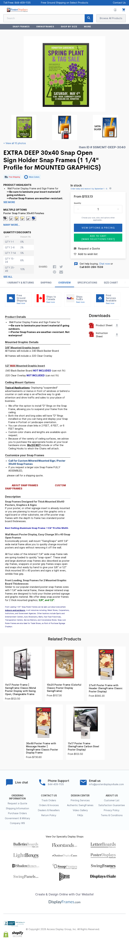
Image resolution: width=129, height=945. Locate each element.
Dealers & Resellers (49, 810)
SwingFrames (45, 26)
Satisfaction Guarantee (111, 805)
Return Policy (48, 815)
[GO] (89, 18)
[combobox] (48, 18)
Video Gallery (80, 810)
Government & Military (17, 818)
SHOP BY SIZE (69, 26)
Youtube (124, 932)
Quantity (77, 203)
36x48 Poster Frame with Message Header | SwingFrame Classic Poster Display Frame (42, 748)
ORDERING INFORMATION (17, 797)
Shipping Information (17, 808)
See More (9, 202)
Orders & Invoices (49, 805)
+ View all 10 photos (14, 143)
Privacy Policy (111, 810)
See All (7, 276)
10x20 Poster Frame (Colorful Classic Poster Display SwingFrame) (64, 687)
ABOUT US (112, 795)
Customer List (111, 800)
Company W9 (17, 823)
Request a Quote (17, 803)
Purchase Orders (17, 813)
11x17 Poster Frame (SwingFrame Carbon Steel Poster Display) (83, 746)
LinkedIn (116, 932)
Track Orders (48, 800)
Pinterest (124, 927)
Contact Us (119, 2)
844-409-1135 (23, 2)
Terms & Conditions (112, 815)
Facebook (109, 927)
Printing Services (80, 800)
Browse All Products (111, 18)
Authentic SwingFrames (80, 805)
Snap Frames (21, 26)
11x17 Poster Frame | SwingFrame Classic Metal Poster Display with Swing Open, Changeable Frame (20, 689)
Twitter (116, 927)
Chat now (104, 263)
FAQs (80, 815)
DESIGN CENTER (80, 795)
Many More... (11, 225)
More (87, 26)
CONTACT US (49, 795)
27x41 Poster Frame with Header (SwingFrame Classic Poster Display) (105, 688)
